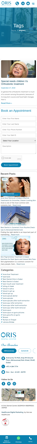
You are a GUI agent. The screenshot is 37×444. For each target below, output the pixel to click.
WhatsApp (18, 442)
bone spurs (7, 310)
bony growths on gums (11, 315)
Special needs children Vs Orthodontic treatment (14, 82)
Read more (17, 205)
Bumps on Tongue (9, 320)
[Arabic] (23, 3)
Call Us (30, 441)
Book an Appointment (6, 441)
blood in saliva (8, 289)
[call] (30, 438)
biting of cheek (8, 286)
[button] (33, 3)
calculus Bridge (8, 322)
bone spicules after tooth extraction (16, 301)
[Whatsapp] (18, 438)
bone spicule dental (10, 296)
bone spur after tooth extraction (15, 305)
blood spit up (8, 293)
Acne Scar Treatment (10, 274)
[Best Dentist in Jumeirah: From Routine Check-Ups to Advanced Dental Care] (18, 216)
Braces (5, 317)
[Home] (6, 3)
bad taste (6, 277)
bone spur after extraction (12, 303)
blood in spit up (8, 291)
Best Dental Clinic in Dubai (12, 279)
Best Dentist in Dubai (11, 281)
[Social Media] (3, 384)
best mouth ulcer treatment (13, 284)
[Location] (18, 395)
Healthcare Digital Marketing (12, 412)
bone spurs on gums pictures (13, 312)
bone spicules (8, 298)
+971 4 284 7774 (12, 366)
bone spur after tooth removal (14, 308)
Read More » (6, 103)
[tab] (8, 350)
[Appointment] (28, 3)
